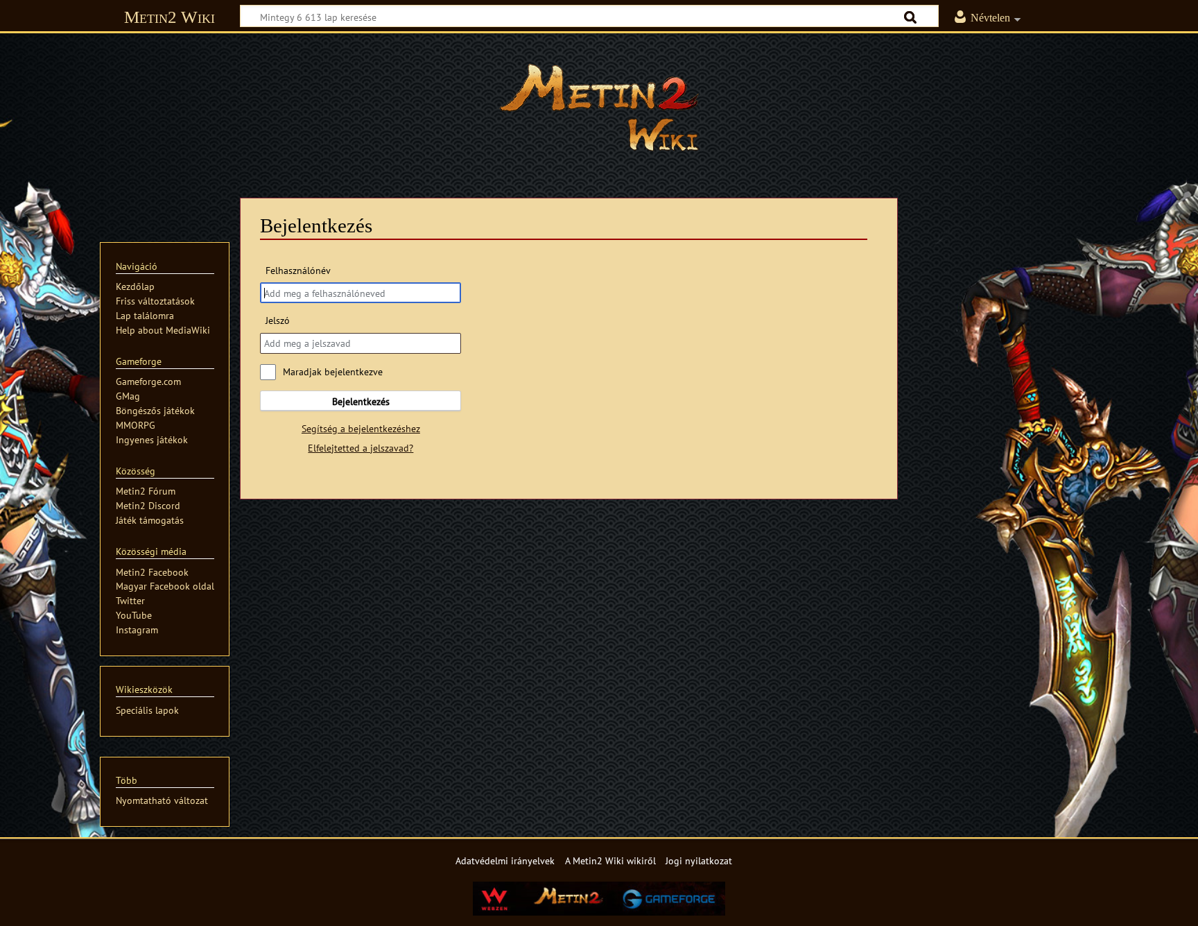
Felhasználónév (298, 270)
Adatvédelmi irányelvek (505, 860)
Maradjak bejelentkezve (333, 371)
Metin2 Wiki (169, 17)
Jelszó (277, 320)
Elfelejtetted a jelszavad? (360, 447)
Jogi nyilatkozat (699, 860)
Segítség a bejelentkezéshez (361, 428)
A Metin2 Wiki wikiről (610, 860)
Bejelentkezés (361, 401)
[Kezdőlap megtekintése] (599, 107)
